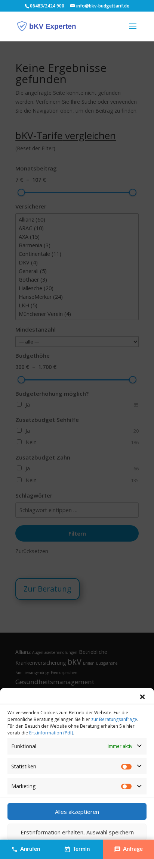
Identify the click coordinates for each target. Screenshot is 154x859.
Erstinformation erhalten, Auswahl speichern (77, 832)
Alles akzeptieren (77, 811)
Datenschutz (83, 849)
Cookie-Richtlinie (48, 849)
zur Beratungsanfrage (114, 719)
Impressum (111, 849)
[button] (143, 697)
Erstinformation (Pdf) (51, 733)
